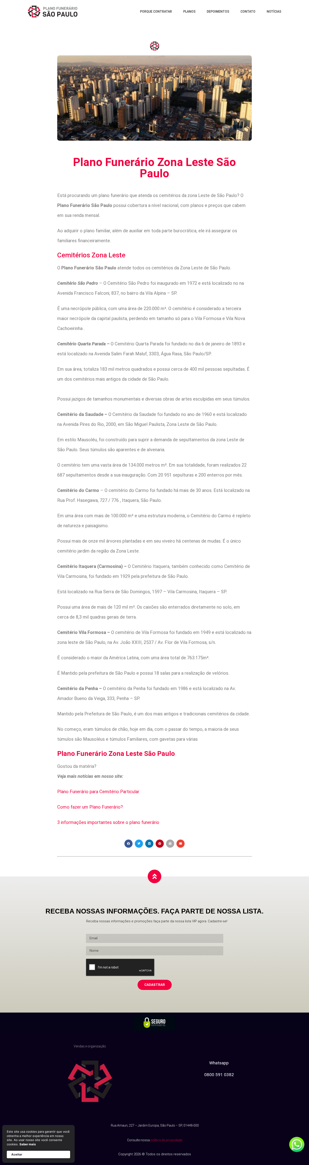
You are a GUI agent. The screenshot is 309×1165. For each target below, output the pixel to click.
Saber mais (27, 1144)
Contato (247, 11)
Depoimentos (218, 11)
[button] (128, 844)
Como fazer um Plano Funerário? (90, 807)
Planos (189, 11)
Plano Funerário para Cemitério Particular (98, 791)
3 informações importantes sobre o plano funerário (108, 822)
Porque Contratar (156, 11)
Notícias (274, 11)
